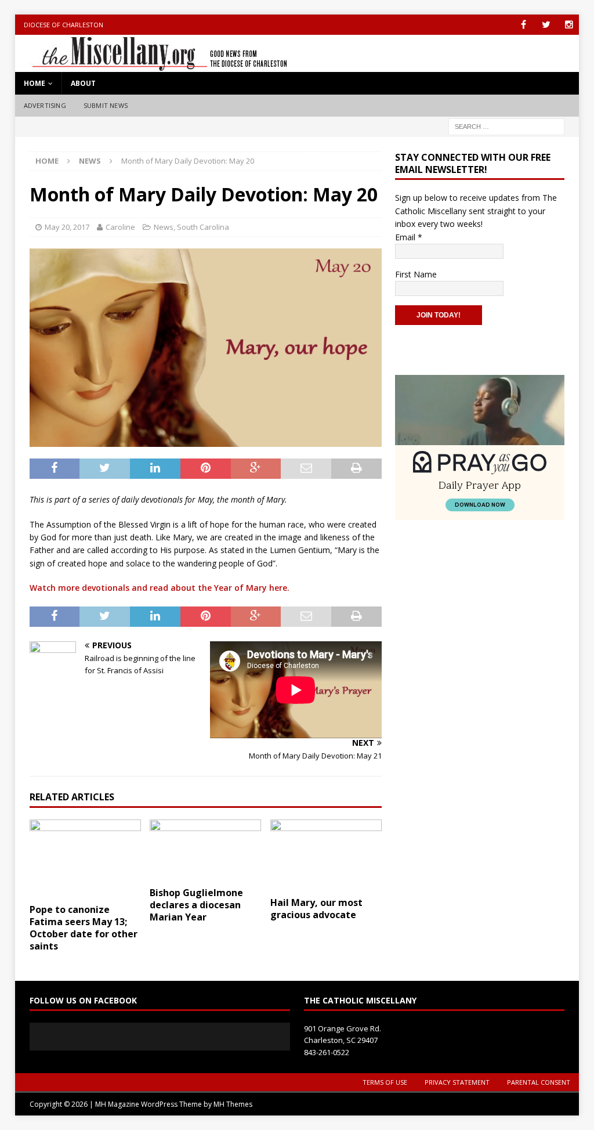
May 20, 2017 (67, 227)
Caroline (120, 227)
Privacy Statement (457, 1082)
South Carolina (203, 227)
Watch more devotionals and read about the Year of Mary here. (159, 587)
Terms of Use (385, 1082)
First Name (416, 274)
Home (34, 83)
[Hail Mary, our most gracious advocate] (326, 855)
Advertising (45, 105)
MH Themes (232, 1104)
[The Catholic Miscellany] (153, 65)
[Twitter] (546, 25)
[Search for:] (506, 125)
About (83, 83)
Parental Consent (538, 1082)
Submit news (106, 105)
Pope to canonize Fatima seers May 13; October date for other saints (83, 927)
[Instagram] (569, 25)
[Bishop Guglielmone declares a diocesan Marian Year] (205, 850)
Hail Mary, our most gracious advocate (316, 908)
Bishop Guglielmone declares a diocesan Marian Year (196, 904)
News (163, 227)
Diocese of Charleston (63, 24)
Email (408, 237)
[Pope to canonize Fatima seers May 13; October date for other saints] (85, 858)
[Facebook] (523, 25)
